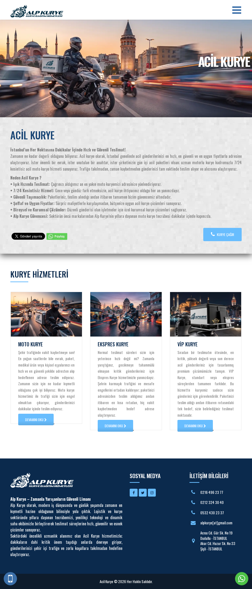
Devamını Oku (34, 419)
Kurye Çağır (225, 234)
